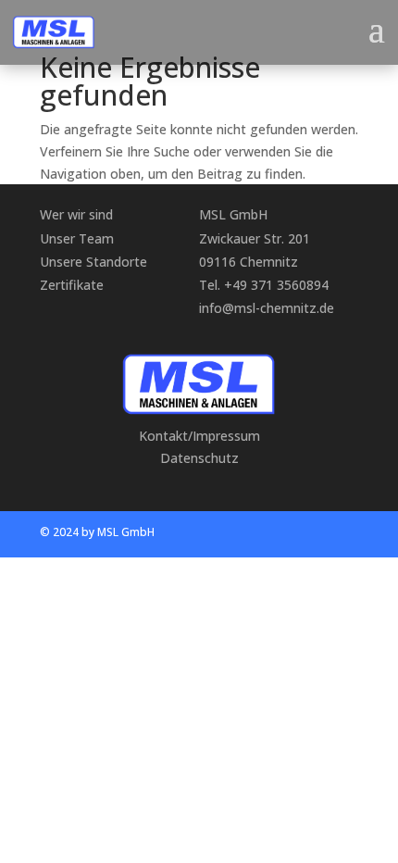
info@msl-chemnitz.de (266, 308)
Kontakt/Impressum (199, 435)
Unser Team (77, 238)
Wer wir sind (76, 214)
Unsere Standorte (93, 261)
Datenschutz (199, 458)
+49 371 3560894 (276, 285)
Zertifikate (72, 285)
